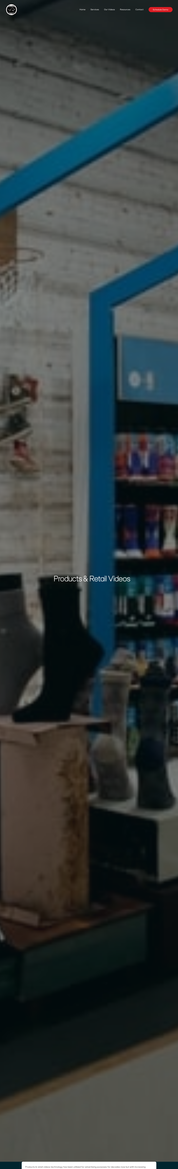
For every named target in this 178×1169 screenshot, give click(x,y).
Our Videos (109, 9)
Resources (125, 9)
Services (95, 9)
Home (82, 9)
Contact (139, 9)
